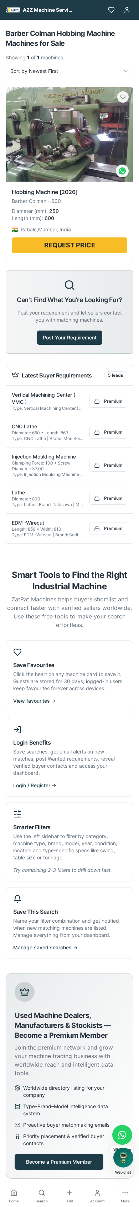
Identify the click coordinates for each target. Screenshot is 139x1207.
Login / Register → (34, 785)
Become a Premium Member (59, 1162)
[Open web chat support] (123, 1158)
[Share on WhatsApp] (122, 171)
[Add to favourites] (123, 97)
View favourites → (34, 701)
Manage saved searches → (45, 947)
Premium (113, 401)
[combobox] (69, 71)
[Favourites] (111, 10)
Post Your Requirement (70, 337)
